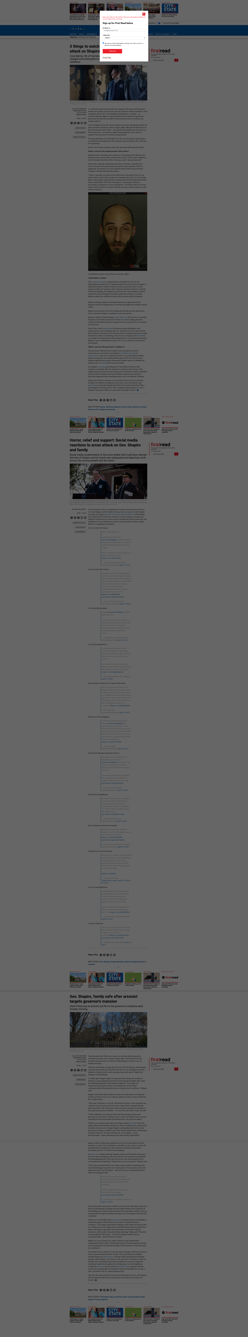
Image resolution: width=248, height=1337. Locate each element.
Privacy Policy (107, 57)
